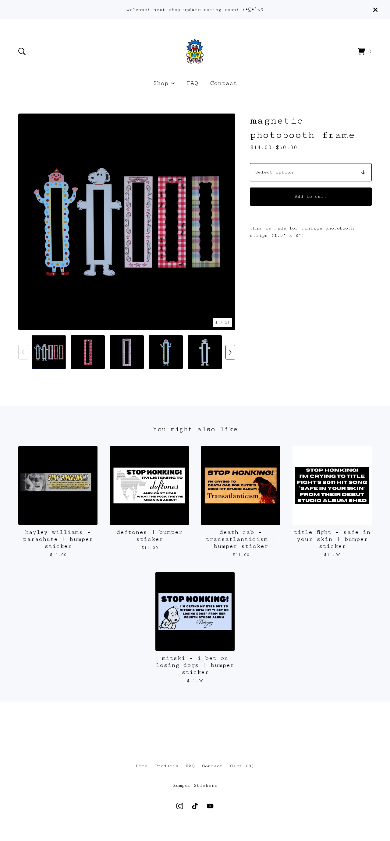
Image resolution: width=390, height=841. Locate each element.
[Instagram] (179, 806)
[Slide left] (23, 352)
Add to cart (311, 196)
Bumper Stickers (195, 785)
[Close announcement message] (375, 10)
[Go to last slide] (27, 222)
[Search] (21, 51)
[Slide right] (230, 352)
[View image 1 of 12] (49, 352)
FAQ (192, 83)
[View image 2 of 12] (88, 352)
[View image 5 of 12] (205, 352)
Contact (223, 83)
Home (141, 766)
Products (166, 766)
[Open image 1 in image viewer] (126, 222)
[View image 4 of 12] (166, 352)
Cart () (242, 766)
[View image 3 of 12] (127, 352)
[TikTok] (195, 806)
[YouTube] (210, 806)
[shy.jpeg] (195, 51)
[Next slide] (227, 222)
